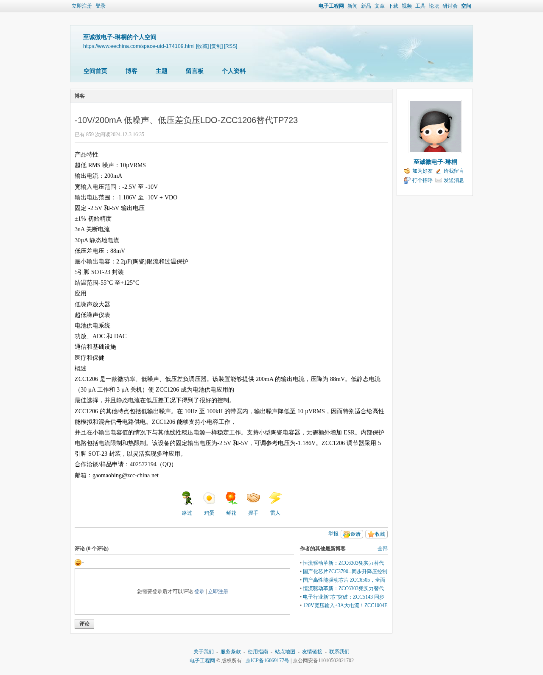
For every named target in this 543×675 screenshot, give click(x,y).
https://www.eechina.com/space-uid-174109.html (139, 46)
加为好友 (422, 171)
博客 (131, 71)
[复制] (216, 46)
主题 (162, 71)
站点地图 (285, 652)
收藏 (380, 534)
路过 (187, 513)
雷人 (275, 513)
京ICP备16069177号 (267, 661)
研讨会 (450, 6)
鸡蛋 (209, 513)
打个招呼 (422, 180)
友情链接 (312, 652)
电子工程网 (331, 6)
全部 (383, 549)
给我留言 (454, 171)
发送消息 (454, 180)
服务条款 (231, 652)
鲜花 (231, 513)
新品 (366, 6)
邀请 (355, 534)
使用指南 (258, 652)
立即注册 (82, 6)
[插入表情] (79, 562)
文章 (380, 6)
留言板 (195, 71)
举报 (333, 534)
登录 (100, 6)
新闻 (352, 6)
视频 (407, 6)
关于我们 (203, 652)
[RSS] (230, 46)
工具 (420, 6)
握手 (253, 513)
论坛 (434, 6)
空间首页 (95, 71)
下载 (393, 6)
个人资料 (234, 71)
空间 (466, 6)
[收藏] (202, 46)
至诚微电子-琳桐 (435, 162)
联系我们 (339, 652)
